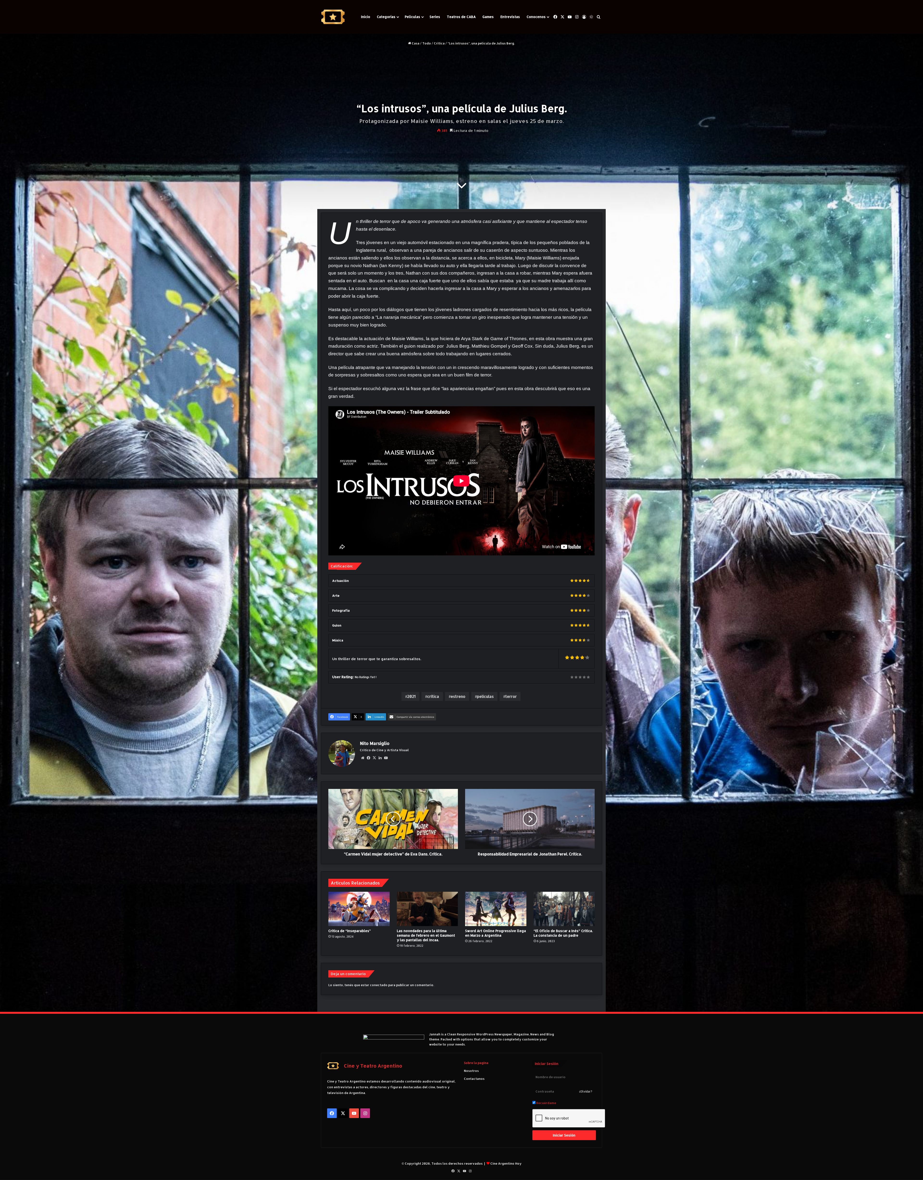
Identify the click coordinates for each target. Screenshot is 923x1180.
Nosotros (471, 1071)
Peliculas (412, 17)
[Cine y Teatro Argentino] (333, 17)
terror (511, 696)
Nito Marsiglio (374, 743)
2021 (411, 696)
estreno (458, 696)
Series (435, 17)
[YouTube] (386, 758)
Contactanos (474, 1079)
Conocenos (536, 17)
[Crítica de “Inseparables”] (359, 909)
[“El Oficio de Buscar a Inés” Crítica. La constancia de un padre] (564, 909)
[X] (374, 758)
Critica (439, 43)
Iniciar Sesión (564, 1135)
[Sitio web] (363, 758)
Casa (415, 43)
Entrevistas (510, 17)
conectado (378, 985)
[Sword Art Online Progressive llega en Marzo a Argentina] (495, 909)
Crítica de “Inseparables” (349, 931)
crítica (433, 696)
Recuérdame (546, 1103)
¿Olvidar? (585, 1091)
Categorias (386, 17)
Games (488, 17)
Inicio (365, 17)
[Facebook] (368, 758)
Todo (426, 43)
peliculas (485, 696)
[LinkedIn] (380, 758)
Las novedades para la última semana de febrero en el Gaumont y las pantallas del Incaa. (426, 935)
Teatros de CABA (461, 17)
